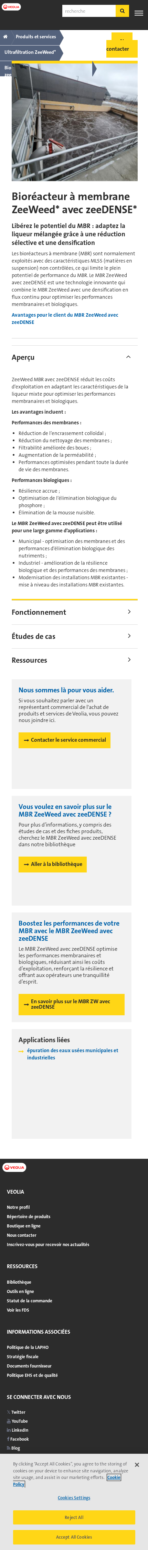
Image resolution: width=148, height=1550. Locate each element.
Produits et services (36, 36)
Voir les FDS (18, 1310)
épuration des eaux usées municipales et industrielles (72, 1054)
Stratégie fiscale (23, 1357)
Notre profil (18, 1207)
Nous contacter (21, 1235)
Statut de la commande (29, 1301)
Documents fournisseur (29, 1366)
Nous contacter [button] (119, 45)
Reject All (74, 1517)
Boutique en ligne (24, 1226)
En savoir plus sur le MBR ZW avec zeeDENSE (70, 1004)
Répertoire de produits (28, 1217)
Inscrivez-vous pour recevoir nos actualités (48, 1244)
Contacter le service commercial (68, 739)
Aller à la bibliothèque (56, 864)
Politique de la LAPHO (28, 1347)
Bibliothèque (19, 1282)
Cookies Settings (74, 1498)
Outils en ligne (20, 1291)
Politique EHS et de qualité (32, 1375)
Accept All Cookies (74, 1537)
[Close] (137, 1464)
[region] (74, 1502)
